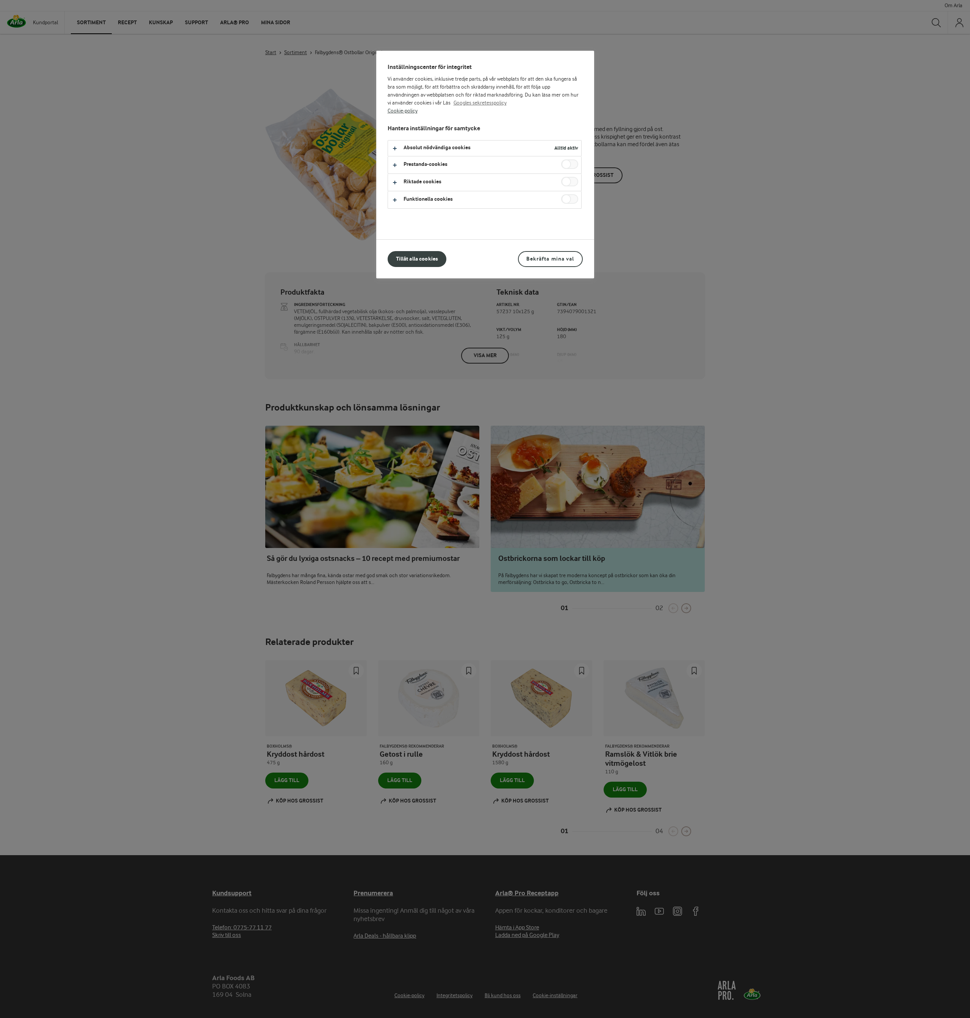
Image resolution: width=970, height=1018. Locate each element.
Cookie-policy (403, 111)
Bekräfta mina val (550, 259)
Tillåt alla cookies (417, 259)
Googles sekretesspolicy (480, 103)
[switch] (569, 164)
